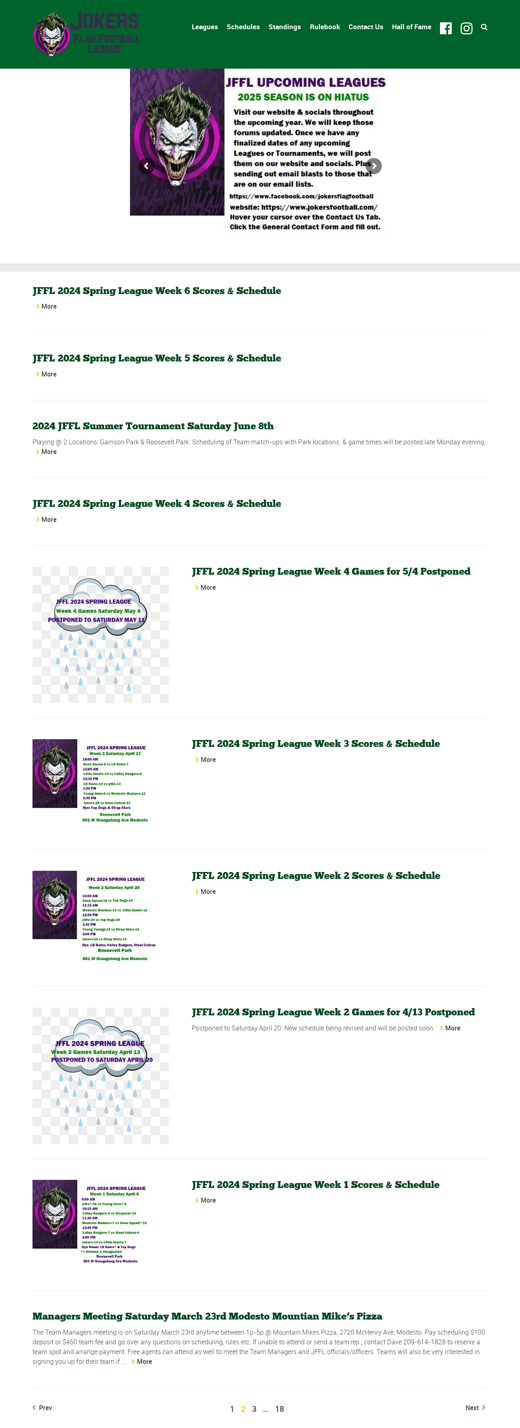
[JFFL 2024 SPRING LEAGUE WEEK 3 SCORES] (100, 787)
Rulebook (325, 26)
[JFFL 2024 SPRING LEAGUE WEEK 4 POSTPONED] (100, 635)
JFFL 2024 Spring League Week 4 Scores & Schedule (156, 503)
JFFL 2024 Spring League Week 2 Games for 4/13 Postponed (333, 1012)
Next (473, 1407)
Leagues (205, 26)
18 (279, 1408)
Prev (44, 1407)
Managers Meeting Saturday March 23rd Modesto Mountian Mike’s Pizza (207, 1316)
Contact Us (366, 26)
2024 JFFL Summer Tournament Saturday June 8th (153, 426)
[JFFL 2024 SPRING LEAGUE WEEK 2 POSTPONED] (100, 1076)
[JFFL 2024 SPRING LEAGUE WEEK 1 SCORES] (100, 1228)
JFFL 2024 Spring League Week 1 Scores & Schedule (316, 1184)
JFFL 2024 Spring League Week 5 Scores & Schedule (156, 358)
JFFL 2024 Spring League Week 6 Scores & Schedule (156, 290)
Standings (285, 26)
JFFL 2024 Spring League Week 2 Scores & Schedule (316, 875)
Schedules (243, 26)
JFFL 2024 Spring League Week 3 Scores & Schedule (316, 743)
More (48, 306)
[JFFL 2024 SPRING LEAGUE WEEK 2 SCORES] (100, 921)
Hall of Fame (411, 26)
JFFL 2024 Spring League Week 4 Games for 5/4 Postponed (331, 571)
